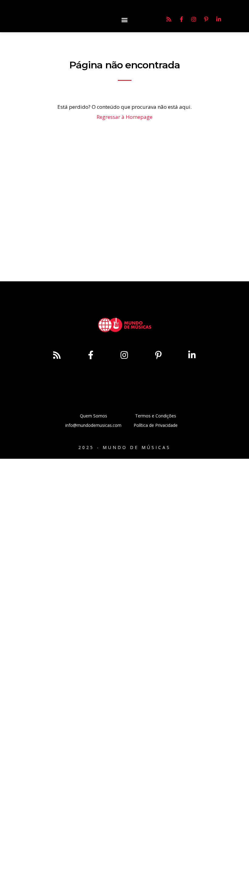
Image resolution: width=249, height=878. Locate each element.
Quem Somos (93, 416)
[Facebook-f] (181, 19)
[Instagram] (193, 19)
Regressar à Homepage (124, 116)
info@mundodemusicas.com (93, 425)
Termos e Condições (155, 416)
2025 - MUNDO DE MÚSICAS (124, 447)
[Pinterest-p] (206, 19)
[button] (125, 20)
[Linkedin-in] (218, 19)
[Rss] (168, 19)
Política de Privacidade (156, 425)
